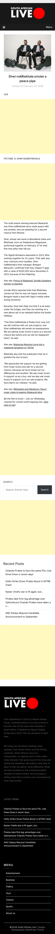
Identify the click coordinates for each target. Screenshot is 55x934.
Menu (49, 27)
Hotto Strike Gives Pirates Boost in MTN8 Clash (27, 819)
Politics (9, 886)
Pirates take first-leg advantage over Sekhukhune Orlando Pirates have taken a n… (28, 602)
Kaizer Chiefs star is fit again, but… (24, 591)
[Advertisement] (27, 126)
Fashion (10, 899)
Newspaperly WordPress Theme (27, 929)
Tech (8, 893)
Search (8, 481)
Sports (9, 906)
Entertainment (13, 873)
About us (10, 913)
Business (10, 880)
